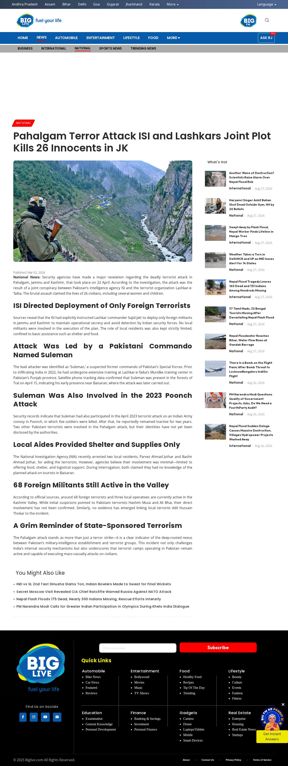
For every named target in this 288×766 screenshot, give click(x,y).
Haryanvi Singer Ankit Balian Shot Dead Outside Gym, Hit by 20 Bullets (251, 204)
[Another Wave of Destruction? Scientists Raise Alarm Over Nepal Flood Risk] (215, 179)
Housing (238, 724)
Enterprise (239, 718)
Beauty (237, 677)
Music (138, 687)
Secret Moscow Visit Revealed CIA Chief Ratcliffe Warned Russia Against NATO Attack (93, 591)
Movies (139, 682)
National (23, 123)
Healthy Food (192, 677)
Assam (50, 4)
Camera (188, 718)
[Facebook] (23, 717)
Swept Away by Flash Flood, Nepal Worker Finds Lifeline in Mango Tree (251, 231)
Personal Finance (145, 729)
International (240, 188)
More (171, 4)
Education (92, 712)
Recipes (188, 682)
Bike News (93, 677)
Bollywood (141, 677)
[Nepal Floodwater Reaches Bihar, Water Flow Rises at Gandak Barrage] (215, 341)
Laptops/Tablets (193, 729)
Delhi (82, 4)
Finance (138, 712)
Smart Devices (193, 740)
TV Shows (141, 693)
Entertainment (145, 671)
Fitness (236, 698)
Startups (237, 735)
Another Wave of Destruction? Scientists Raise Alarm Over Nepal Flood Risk (251, 177)
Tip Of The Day (194, 687)
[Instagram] (34, 717)
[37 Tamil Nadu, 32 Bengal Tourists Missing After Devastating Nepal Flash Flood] (215, 314)
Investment (141, 724)
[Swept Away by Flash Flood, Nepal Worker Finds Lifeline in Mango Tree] (215, 233)
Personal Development (101, 729)
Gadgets (188, 712)
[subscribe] (57, 717)
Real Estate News (244, 729)
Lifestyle (237, 671)
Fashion (237, 693)
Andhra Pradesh (25, 4)
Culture (237, 682)
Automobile (93, 671)
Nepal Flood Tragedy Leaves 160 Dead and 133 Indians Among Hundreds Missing (250, 285)
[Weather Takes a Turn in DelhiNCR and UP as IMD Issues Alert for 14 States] (215, 260)
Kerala (154, 4)
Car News (92, 682)
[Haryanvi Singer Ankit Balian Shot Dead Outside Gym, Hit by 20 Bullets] (215, 206)
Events (236, 687)
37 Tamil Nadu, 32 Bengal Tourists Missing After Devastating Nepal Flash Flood (251, 313)
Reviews (91, 693)
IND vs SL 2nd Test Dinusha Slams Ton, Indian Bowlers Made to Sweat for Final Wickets (93, 584)
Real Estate (240, 712)
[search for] (267, 20)
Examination (94, 718)
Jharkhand (134, 4)
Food (185, 671)
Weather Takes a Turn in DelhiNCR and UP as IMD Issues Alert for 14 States (251, 258)
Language (265, 4)
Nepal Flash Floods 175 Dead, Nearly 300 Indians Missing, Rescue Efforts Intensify (88, 599)
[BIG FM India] (248, 20)
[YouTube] (45, 717)
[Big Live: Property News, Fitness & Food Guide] (39, 20)
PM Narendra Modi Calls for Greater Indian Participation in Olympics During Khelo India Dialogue (102, 606)
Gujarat (113, 4)
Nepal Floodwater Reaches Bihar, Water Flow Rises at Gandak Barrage (249, 340)
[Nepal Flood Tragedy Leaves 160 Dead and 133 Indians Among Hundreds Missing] (215, 287)
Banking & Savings (147, 718)
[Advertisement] (144, 85)
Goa (96, 4)
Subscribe (218, 647)
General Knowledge (99, 724)
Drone (187, 724)
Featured (91, 687)
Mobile (188, 735)
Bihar (66, 4)
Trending (189, 693)
